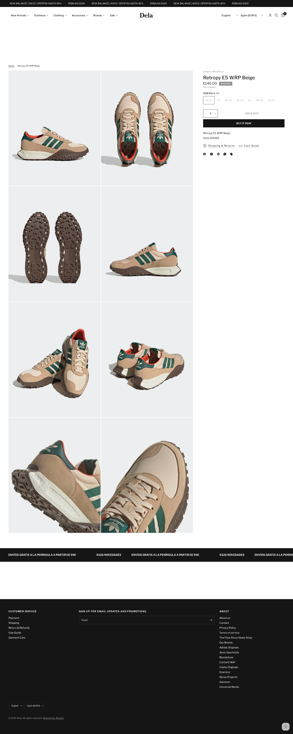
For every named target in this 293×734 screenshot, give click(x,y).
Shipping (13, 622)
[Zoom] (93, 77)
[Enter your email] (211, 620)
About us (224, 618)
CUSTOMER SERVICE (22, 611)
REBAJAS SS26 (67, 3)
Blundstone (226, 657)
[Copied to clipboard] (232, 154)
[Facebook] (205, 154)
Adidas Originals (229, 647)
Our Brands (226, 642)
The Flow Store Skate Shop (235, 637)
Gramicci (224, 672)
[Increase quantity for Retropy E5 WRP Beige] (215, 113)
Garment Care (16, 637)
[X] (212, 154)
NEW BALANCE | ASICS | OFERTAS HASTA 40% (26, 3)
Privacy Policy (227, 627)
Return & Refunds (19, 627)
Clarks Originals (228, 667)
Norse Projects (228, 677)
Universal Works (229, 686)
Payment (13, 618)
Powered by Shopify (53, 718)
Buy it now (243, 123)
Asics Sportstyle (229, 652)
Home (11, 66)
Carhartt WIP (227, 662)
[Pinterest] (219, 154)
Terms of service (229, 632)
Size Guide (14, 632)
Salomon (224, 682)
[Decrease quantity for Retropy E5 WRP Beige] (205, 113)
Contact (224, 622)
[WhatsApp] (225, 154)
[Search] (276, 15)
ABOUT (224, 611)
